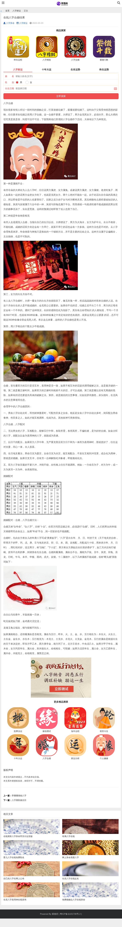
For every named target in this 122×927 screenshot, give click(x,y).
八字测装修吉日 (19, 800)
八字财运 (16, 11)
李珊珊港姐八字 (19, 795)
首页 (7, 11)
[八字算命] (1, 11)
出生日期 (9, 88)
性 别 (9, 82)
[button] (3, 3)
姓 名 (9, 76)
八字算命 (10, 23)
